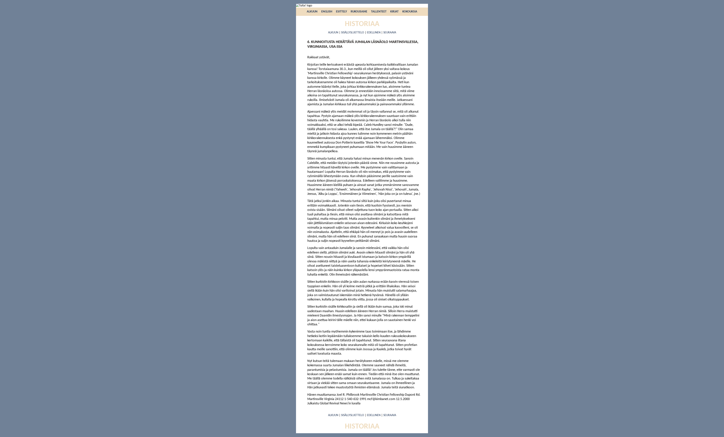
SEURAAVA (389, 32)
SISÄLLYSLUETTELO (352, 32)
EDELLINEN (373, 32)
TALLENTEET (379, 11)
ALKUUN (312, 11)
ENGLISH (326, 11)
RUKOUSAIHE (359, 11)
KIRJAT (394, 11)
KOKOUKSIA (409, 11)
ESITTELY (341, 11)
